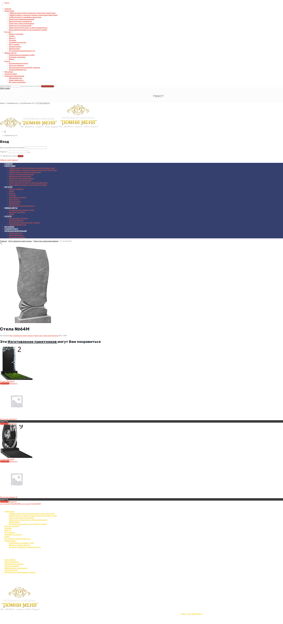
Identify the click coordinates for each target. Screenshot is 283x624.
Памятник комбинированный (21, 19)
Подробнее (5, 383)
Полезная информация (14, 76)
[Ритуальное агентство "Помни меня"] (49, 128)
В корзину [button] (4, 424)
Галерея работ (10, 74)
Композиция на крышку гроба (21, 55)
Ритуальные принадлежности (22, 51)
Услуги (7, 61)
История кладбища (17, 82)
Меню (6, 3)
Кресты (12, 38)
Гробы (11, 36)
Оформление (14, 49)
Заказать (13, 383)
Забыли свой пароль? (9, 160)
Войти (20, 156)
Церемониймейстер (17, 70)
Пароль (3, 152)
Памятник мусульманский (20, 26)
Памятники (9, 11)
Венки (11, 59)
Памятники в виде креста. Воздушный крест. (28, 28)
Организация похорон (18, 63)
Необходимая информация (15, 568)
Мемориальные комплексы (20, 21)
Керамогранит (15, 47)
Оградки (12, 40)
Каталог (7, 32)
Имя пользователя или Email (13, 148)
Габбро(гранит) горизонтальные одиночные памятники (33, 15)
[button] (1, 243)
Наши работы (10, 560)
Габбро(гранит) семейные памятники (25, 17)
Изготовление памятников (20, 241)
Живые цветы (10, 53)
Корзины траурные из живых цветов (25, 547)
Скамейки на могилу (17, 42)
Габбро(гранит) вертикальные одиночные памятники (32, 13)
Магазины (8, 72)
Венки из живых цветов (19, 545)
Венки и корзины (16, 34)
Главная (7, 9)
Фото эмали (14, 45)
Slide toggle (5, 88)
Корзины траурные (17, 57)
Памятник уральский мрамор (21, 24)
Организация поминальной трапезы (24, 68)
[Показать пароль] (29, 152)
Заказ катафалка (16, 65)
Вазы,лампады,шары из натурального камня (28, 30)
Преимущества (15, 78)
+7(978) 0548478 (42, 103)
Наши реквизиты (16, 80)
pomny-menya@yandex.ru (192, 614)
